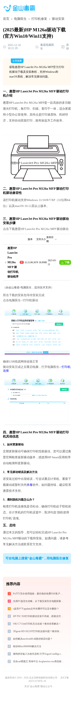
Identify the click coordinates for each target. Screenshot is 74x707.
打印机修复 (39, 18)
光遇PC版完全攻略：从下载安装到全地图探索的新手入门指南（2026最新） (38, 601)
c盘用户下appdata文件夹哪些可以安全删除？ (36, 608)
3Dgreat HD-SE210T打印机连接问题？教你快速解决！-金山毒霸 (38, 631)
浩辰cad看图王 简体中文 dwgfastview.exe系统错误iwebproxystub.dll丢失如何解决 (38, 661)
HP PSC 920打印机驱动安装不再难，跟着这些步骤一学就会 (38, 616)
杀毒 (30, 484)
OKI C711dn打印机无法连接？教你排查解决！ (37, 623)
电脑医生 (20, 18)
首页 (6, 18)
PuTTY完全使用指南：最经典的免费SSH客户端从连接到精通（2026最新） (38, 593)
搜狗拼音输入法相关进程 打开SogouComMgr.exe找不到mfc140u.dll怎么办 (38, 653)
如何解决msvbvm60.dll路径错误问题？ (32, 638)
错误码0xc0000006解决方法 (27, 646)
